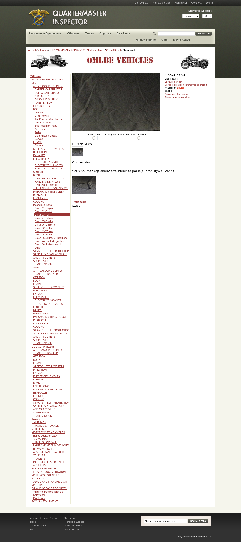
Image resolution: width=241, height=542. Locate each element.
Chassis (39, 145)
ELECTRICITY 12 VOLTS (49, 165)
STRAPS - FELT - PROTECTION (51, 251)
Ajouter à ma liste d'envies (176, 94)
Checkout (196, 2)
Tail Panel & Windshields (48, 119)
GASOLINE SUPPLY (46, 99)
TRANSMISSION (42, 264)
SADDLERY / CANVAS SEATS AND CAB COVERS (50, 256)
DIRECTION (40, 152)
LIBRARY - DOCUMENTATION (49, 472)
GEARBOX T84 (41, 106)
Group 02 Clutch (43, 211)
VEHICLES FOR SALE (44, 442)
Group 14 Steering (44, 234)
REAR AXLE (40, 195)
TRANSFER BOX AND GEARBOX (45, 276)
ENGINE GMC (41, 386)
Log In (209, 2)
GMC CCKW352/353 (43, 346)
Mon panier (181, 2)
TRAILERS (39, 458)
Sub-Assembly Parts (46, 125)
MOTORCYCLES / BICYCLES (48, 432)
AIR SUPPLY (42, 96)
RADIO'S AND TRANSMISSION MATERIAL (49, 483)
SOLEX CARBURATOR (47, 92)
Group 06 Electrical (45, 224)
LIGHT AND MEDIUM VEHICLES (51, 445)
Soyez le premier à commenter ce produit (186, 85)
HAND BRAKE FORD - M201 (50, 178)
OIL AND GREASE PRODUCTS (49, 488)
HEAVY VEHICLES (43, 449)
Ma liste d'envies (161, 2)
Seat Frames (42, 115)
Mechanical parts (95, 50)
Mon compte (141, 2)
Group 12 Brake (43, 228)
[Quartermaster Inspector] (67, 17)
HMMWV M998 (40, 439)
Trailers (36, 419)
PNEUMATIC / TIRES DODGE (50, 317)
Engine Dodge (40, 313)
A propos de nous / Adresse (44, 518)
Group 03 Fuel (113, 50)
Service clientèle (38, 525)
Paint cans (39, 498)
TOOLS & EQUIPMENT (45, 501)
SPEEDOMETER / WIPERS (48, 148)
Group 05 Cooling (44, 221)
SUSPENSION (41, 261)
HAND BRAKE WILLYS (47, 181)
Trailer (38, 132)
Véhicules (42, 50)
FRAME (37, 142)
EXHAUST (39, 155)
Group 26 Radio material (48, 244)
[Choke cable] (77, 148)
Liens (33, 522)
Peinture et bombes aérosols (47, 491)
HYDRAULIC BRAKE (46, 185)
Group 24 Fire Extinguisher (49, 241)
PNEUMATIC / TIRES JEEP (48, 191)
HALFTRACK (39, 422)
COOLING (38, 201)
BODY (36, 109)
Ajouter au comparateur (177, 97)
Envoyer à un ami (174, 82)
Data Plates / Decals (46, 135)
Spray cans (39, 495)
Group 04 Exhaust (44, 218)
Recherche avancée (74, 522)
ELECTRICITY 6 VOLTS (48, 162)
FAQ (32, 529)
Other (38, 247)
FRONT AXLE (40, 198)
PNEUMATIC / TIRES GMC (48, 389)
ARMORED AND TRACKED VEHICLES (48, 454)
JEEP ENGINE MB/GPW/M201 (50, 188)
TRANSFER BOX (42, 102)
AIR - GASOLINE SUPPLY (48, 86)
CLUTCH (38, 172)
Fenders (39, 112)
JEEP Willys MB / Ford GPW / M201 (67, 50)
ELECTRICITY (41, 158)
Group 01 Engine (44, 208)
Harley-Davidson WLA (45, 435)
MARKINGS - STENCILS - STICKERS (46, 477)
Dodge (35, 267)
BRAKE (37, 310)
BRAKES (38, 175)
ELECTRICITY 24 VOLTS (49, 168)
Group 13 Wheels (44, 231)
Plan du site (70, 518)
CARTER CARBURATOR (48, 89)
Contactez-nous (72, 529)
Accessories (41, 129)
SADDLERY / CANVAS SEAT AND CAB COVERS (49, 408)
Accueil (32, 50)
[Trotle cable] (85, 186)
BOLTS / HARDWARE (44, 468)
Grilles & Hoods (43, 122)
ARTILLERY (40, 465)
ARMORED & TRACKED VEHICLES (45, 427)
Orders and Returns (74, 525)
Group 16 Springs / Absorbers (51, 238)
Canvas (39, 139)
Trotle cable (79, 201)
